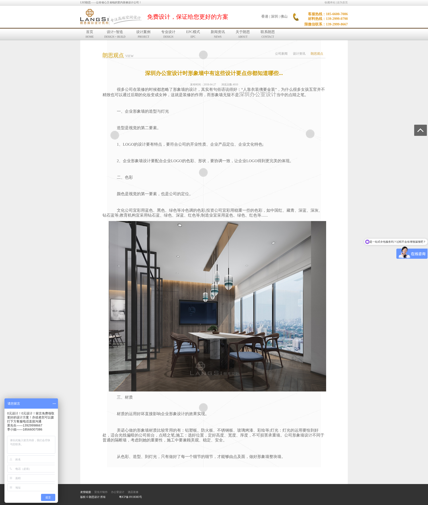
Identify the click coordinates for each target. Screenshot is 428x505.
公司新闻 (281, 53)
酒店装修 (133, 492)
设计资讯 (299, 53)
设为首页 (342, 2)
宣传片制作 (101, 492)
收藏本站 (330, 2)
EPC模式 (193, 34)
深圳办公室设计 (257, 94)
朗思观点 (317, 53)
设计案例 (143, 34)
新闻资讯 (218, 34)
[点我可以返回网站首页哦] (94, 17)
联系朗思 (268, 34)
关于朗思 (243, 34)
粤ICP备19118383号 (130, 497)
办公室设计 (117, 492)
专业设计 (168, 34)
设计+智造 (115, 34)
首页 (90, 34)
